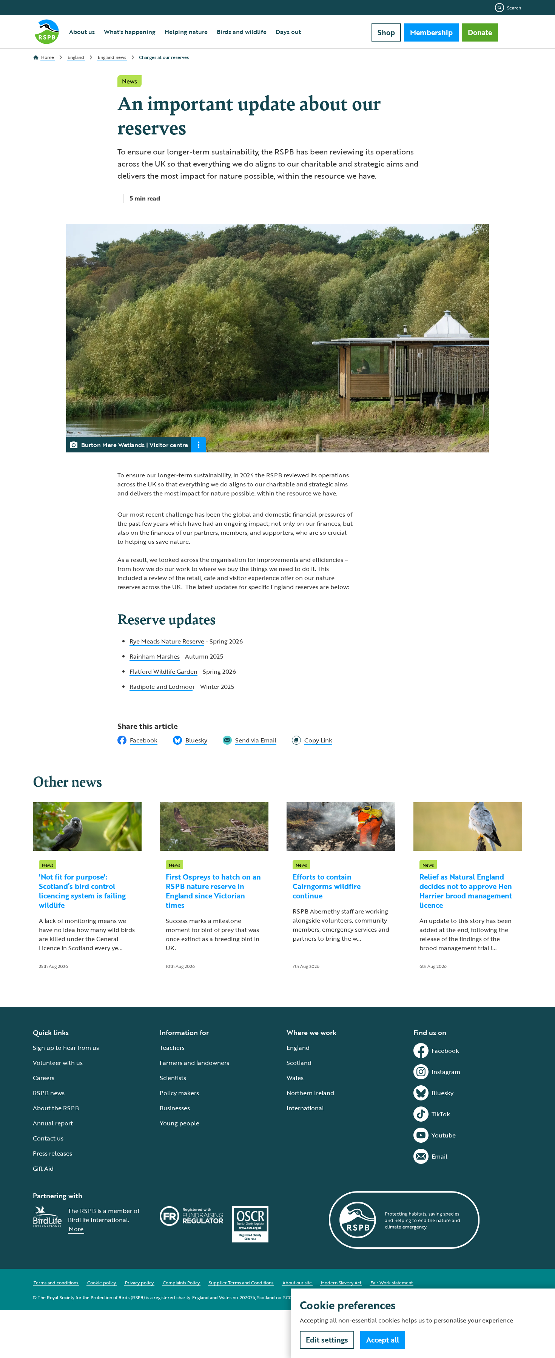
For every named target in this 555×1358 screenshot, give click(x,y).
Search (514, 7)
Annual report (53, 1123)
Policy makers (179, 1092)
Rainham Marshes (155, 656)
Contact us (48, 1138)
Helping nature (186, 31)
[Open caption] (198, 444)
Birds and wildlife (242, 31)
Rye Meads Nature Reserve (167, 641)
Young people (179, 1123)
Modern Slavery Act (341, 1282)
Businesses (175, 1108)
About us (82, 31)
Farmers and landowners (194, 1062)
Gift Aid (43, 1168)
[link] (312, 740)
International (305, 1108)
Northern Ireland (310, 1092)
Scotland (299, 1062)
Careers (43, 1077)
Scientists (173, 1077)
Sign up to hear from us (66, 1047)
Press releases (52, 1153)
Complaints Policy (181, 1282)
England (298, 1047)
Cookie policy (101, 1282)
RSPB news (49, 1092)
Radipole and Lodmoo (161, 686)
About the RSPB (56, 1108)
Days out (288, 31)
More (76, 1228)
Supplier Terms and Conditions (241, 1282)
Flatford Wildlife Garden (163, 671)
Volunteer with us (58, 1062)
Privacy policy (139, 1282)
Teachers (172, 1047)
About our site (297, 1282)
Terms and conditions (56, 1282)
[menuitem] (82, 31)
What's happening (130, 31)
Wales (295, 1077)
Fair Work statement (391, 1282)
